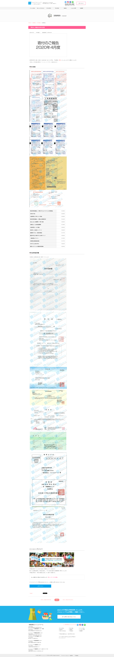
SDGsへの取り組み (63, 630)
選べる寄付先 (49, 8)
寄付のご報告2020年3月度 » (68, 599)
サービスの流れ (32, 8)
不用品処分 (71, 630)
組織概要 (81, 8)
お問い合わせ (40, 586)
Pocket (31, 593)
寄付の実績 (57, 8)
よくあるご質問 (73, 8)
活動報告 (65, 8)
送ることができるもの (40, 8)
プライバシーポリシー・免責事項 (67, 655)
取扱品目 (61, 629)
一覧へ (57, 599)
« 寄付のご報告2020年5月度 (45, 599)
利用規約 (76, 655)
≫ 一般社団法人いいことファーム (69, 624)
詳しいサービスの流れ (53, 577)
